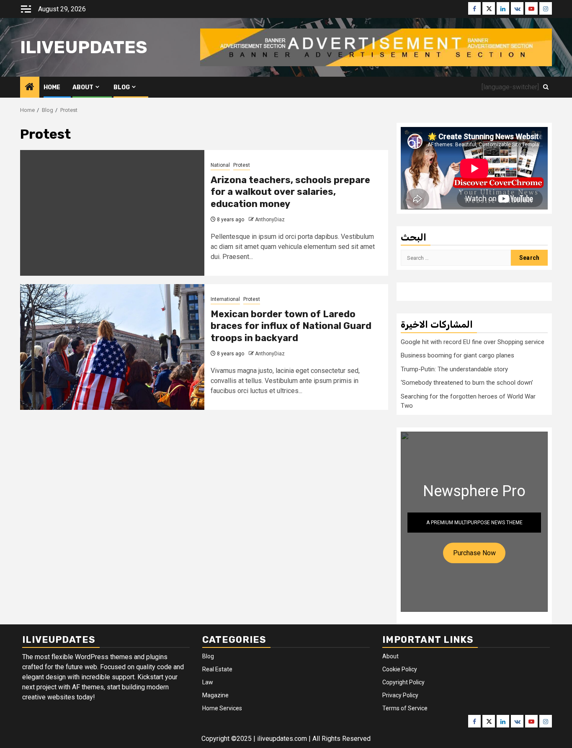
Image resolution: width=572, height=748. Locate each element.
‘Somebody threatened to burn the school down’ (467, 382)
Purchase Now (474, 553)
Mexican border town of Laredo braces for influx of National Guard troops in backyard (291, 326)
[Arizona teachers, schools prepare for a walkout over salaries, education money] (112, 213)
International (225, 299)
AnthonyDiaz (270, 220)
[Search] (546, 87)
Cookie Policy (399, 669)
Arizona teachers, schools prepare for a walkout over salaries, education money (290, 192)
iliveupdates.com (283, 739)
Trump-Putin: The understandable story (454, 369)
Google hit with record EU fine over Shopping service (472, 342)
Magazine (215, 695)
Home (52, 87)
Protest (241, 165)
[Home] (29, 87)
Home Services (222, 708)
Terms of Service (405, 708)
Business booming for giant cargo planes (457, 355)
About (82, 87)
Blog (121, 87)
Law (207, 682)
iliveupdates (83, 47)
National (220, 165)
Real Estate (217, 669)
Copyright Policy (403, 682)
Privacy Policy (400, 695)
